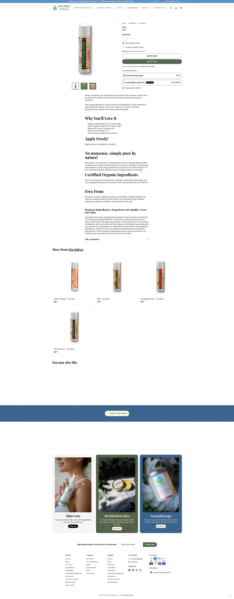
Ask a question (92, 239)
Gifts (119, 8)
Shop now (73, 526)
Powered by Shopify (127, 595)
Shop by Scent (104, 8)
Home (124, 23)
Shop (67, 562)
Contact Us (160, 8)
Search (68, 559)
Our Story (69, 565)
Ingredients (133, 8)
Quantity (126, 34)
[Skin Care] (73, 484)
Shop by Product (83, 8)
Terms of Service (71, 579)
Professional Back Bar (73, 573)
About (145, 8)
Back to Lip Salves (118, 413)
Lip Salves (142, 23)
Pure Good (90, 573)
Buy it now (152, 61)
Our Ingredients (92, 562)
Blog (88, 570)
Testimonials (91, 568)
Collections (133, 23)
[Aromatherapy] (161, 484)
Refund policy (70, 582)
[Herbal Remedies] (117, 484)
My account (69, 585)
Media (88, 565)
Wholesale (69, 570)
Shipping (125, 51)
